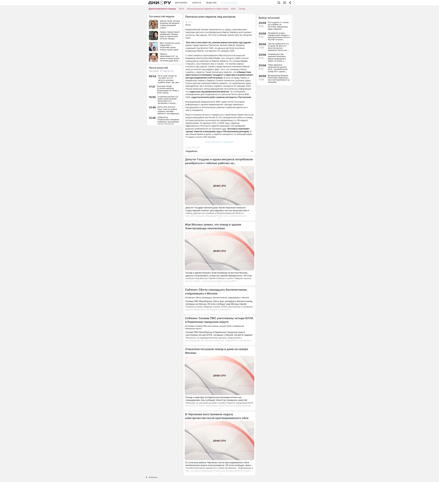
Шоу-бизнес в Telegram (219, 141)
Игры (233, 9)
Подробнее (191, 151)
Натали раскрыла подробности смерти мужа (207, 9)
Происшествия (229, 2)
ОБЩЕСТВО (211, 2)
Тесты (181, 9)
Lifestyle (196, 2)
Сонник (242, 9)
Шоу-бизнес (181, 2)
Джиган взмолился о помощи (162, 9)
